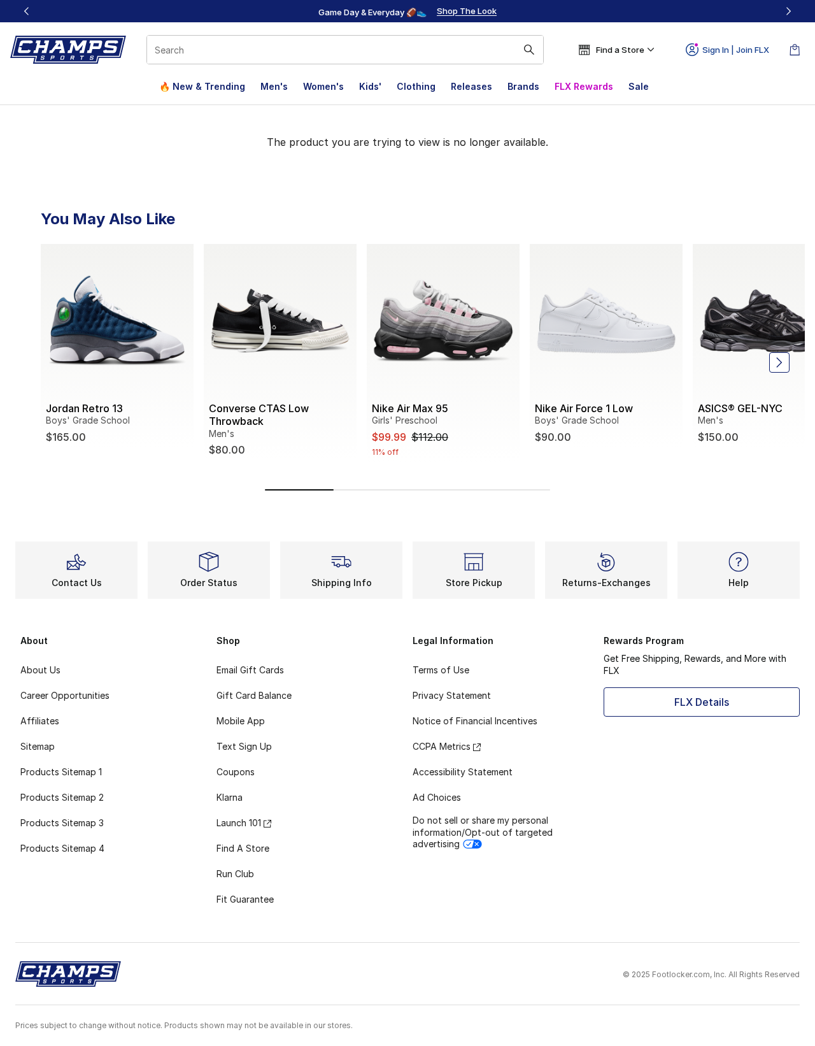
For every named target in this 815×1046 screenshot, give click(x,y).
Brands (523, 86)
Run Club (235, 873)
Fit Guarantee (245, 899)
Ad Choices (437, 797)
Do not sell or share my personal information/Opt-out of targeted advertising (483, 832)
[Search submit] (529, 50)
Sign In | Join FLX (735, 50)
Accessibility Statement (463, 771)
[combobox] (345, 50)
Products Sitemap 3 (62, 822)
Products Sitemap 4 (62, 848)
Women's (323, 86)
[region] (407, 11)
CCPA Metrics (442, 746)
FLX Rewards (584, 86)
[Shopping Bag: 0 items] (794, 50)
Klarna (229, 797)
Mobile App (240, 720)
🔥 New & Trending (202, 86)
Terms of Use (441, 669)
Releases (471, 86)
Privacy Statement (452, 695)
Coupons (235, 771)
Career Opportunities (65, 695)
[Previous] (26, 11)
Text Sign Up (244, 746)
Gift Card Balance (254, 695)
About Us (40, 669)
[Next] (788, 11)
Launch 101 (238, 822)
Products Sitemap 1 (61, 771)
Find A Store (242, 848)
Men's (274, 86)
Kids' (370, 86)
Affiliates (39, 720)
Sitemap (37, 746)
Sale (638, 86)
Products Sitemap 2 (62, 797)
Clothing (416, 86)
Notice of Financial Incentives (475, 720)
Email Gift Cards (250, 669)
